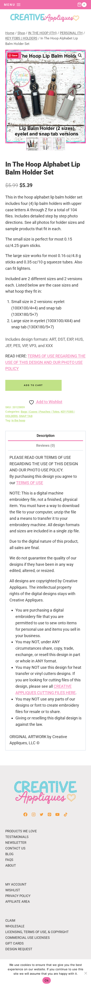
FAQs (9, 860)
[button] (80, 55)
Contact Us (15, 848)
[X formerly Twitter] (42, 814)
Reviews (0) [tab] (45, 445)
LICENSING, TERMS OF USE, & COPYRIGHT (37, 932)
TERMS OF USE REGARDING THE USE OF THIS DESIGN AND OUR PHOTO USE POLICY (45, 362)
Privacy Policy (17, 896)
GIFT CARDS (14, 943)
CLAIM (10, 921)
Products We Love (21, 831)
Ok (47, 980)
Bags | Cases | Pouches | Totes (40, 411)
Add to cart (33, 385)
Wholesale (15, 926)
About (10, 866)
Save (14, 55)
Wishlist (12, 890)
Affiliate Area (17, 902)
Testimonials (16, 837)
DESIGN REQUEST (18, 949)
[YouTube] (57, 814)
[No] (85, 973)
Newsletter (15, 843)
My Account (16, 884)
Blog (9, 854)
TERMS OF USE (29, 482)
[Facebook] (25, 814)
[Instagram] (34, 814)
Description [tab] (46, 436)
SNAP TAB (25, 416)
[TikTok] (66, 814)
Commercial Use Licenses (27, 938)
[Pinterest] (49, 814)
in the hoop (18, 420)
